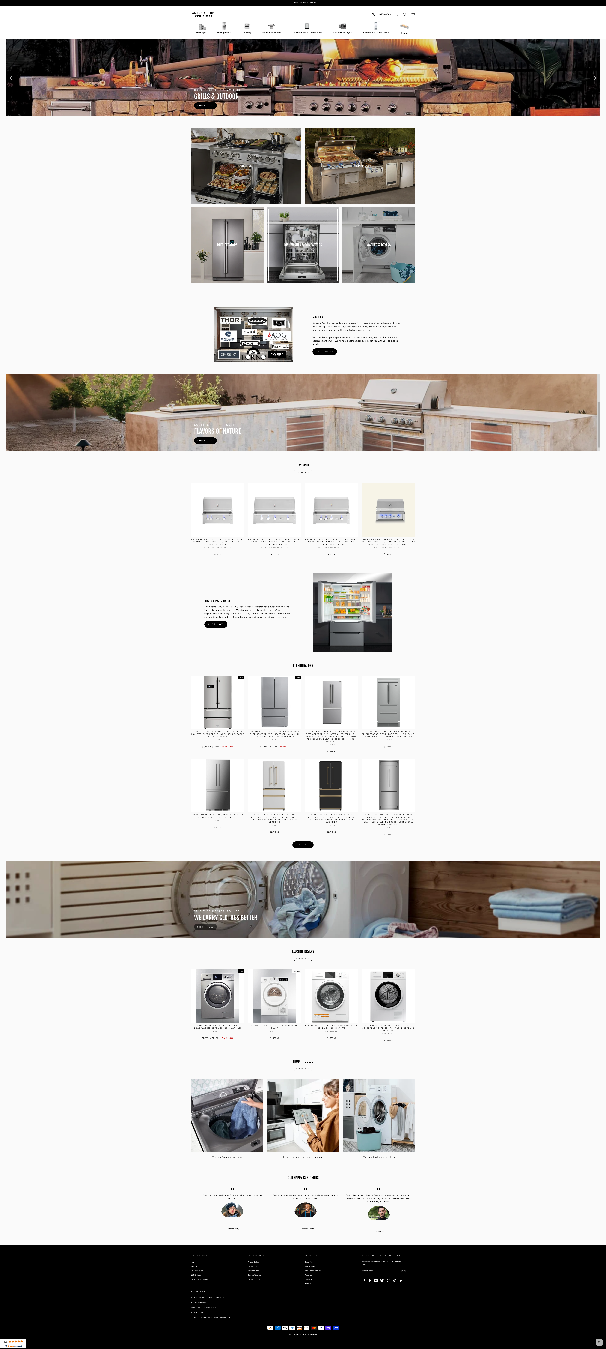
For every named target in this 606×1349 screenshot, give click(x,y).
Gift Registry (196, 1275)
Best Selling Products (313, 1270)
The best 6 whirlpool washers (379, 1157)
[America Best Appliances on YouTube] (376, 1280)
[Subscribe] (403, 1271)
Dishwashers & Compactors (307, 32)
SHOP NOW (216, 624)
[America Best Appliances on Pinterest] (388, 1280)
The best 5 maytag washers (227, 1157)
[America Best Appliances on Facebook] (370, 1280)
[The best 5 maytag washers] (227, 1115)
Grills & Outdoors (271, 32)
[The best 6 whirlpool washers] (379, 1115)
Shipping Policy (254, 1270)
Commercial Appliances (376, 32)
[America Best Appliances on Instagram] (363, 1280)
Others (404, 33)
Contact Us (309, 1279)
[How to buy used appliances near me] (303, 1115)
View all (303, 472)
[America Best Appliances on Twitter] (382, 1280)
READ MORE (325, 351)
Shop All (308, 1262)
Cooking (247, 32)
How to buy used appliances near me (303, 1157)
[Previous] (11, 77)
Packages (201, 32)
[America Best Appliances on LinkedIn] (400, 1280)
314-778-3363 (201, 1302)
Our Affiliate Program (199, 1279)
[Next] (595, 77)
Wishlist (194, 1266)
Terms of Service (254, 1275)
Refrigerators (224, 32)
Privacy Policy (253, 1262)
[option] (305, 3)
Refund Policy (253, 1266)
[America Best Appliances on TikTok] (394, 1280)
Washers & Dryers (343, 32)
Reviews (308, 1283)
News (193, 1262)
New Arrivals (310, 1266)
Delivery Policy (197, 1270)
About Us (308, 1275)
